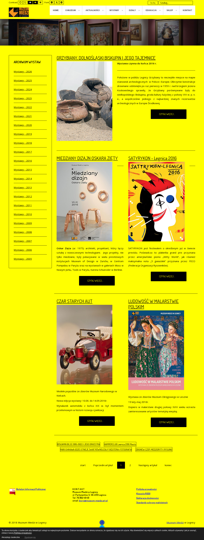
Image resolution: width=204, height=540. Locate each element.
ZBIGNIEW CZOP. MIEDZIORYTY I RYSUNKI (154, 449)
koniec (168, 465)
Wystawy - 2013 (23, 187)
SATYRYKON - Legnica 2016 (152, 158)
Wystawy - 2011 (23, 205)
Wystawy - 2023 (23, 98)
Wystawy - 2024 (23, 89)
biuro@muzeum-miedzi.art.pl (93, 500)
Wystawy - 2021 (23, 116)
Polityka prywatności (146, 489)
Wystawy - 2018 (23, 142)
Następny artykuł (147, 465)
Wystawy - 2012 (23, 196)
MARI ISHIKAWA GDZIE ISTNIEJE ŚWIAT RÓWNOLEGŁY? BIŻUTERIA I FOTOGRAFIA (96, 449)
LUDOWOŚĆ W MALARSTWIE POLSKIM (153, 304)
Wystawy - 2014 (23, 178)
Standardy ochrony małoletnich (152, 502)
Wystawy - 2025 (23, 80)
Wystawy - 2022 (23, 107)
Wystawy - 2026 (23, 71)
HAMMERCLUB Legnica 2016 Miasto (120, 444)
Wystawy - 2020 (23, 125)
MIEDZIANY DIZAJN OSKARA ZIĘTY (87, 158)
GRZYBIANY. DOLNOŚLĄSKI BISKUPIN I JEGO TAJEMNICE (106, 58)
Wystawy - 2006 (23, 249)
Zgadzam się (29, 537)
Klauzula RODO (143, 493)
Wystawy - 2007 (23, 241)
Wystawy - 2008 (23, 232)
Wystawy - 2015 (23, 169)
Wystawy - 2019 (23, 134)
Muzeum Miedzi (175, 522)
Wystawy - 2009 (23, 223)
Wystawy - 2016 (23, 160)
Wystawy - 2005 (23, 258)
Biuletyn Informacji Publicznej (31, 489)
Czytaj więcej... (167, 114)
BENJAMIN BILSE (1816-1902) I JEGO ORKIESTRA (78, 444)
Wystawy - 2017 (23, 151)
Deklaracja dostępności (147, 498)
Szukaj (152, 3)
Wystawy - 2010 (23, 214)
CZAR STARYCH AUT (74, 301)
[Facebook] (102, 522)
